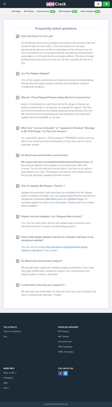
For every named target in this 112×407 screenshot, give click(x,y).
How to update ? (29, 206)
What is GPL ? (10, 373)
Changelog (8, 378)
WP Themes (29, 11)
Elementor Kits (45, 11)
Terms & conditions (12, 331)
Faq (5, 336)
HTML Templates (89, 11)
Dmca (6, 388)
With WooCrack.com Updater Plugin (64, 199)
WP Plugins (16, 11)
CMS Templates (67, 11)
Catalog (61, 357)
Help (6, 383)
